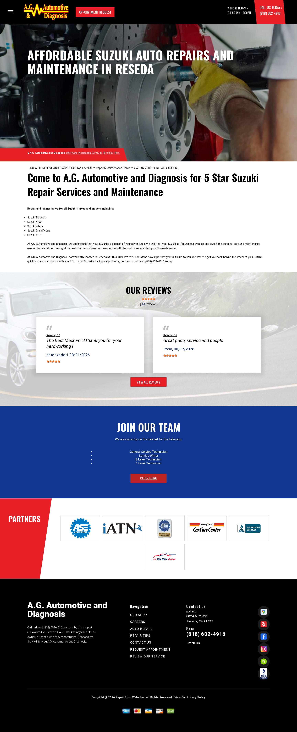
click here (148, 478)
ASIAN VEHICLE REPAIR (151, 168)
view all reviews (148, 382)
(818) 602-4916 (270, 13)
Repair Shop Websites (130, 697)
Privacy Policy (196, 697)
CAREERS (137, 622)
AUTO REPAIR (141, 629)
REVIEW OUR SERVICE (147, 656)
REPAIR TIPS (140, 636)
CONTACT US (140, 642)
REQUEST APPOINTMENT (150, 649)
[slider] (148, 299)
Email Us (193, 643)
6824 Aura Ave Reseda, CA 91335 (84, 152)
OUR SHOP (138, 615)
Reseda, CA (53, 335)
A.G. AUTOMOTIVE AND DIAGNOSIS (52, 168)
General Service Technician (148, 451)
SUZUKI (173, 168)
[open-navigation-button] (10, 11)
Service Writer (148, 455)
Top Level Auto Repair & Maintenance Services (104, 168)
